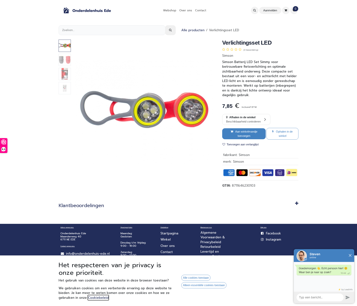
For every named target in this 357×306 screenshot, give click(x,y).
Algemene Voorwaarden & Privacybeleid (213, 237)
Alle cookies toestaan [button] (196, 277)
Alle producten (193, 30)
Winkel (165, 239)
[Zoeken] (170, 30)
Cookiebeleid (98, 297)
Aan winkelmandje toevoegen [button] (246, 133)
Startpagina (169, 233)
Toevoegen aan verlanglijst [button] (243, 144)
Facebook (273, 233)
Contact (166, 251)
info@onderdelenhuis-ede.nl (88, 253)
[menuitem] (170, 10)
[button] (254, 10)
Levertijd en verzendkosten (212, 254)
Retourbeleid (210, 246)
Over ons (167, 245)
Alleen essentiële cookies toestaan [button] (204, 285)
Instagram (273, 239)
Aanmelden (270, 10)
